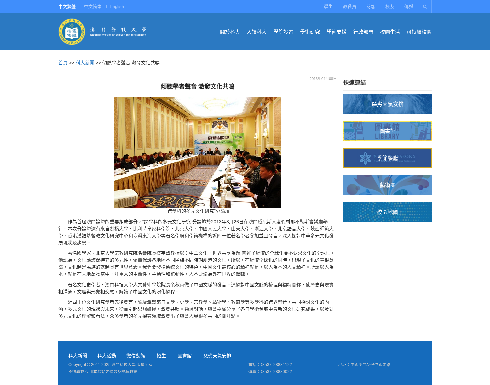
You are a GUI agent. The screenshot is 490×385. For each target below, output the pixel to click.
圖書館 (185, 355)
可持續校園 (419, 32)
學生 (328, 6)
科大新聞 (85, 62)
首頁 (63, 62)
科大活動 (106, 355)
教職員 (350, 6)
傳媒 (408, 6)
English (117, 6)
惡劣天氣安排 (217, 355)
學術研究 (310, 32)
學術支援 (337, 32)
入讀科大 (257, 32)
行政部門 (363, 32)
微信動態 (135, 355)
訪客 (370, 6)
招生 (161, 355)
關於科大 (230, 32)
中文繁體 (67, 6)
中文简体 (92, 6)
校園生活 (390, 32)
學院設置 (283, 32)
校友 (389, 6)
